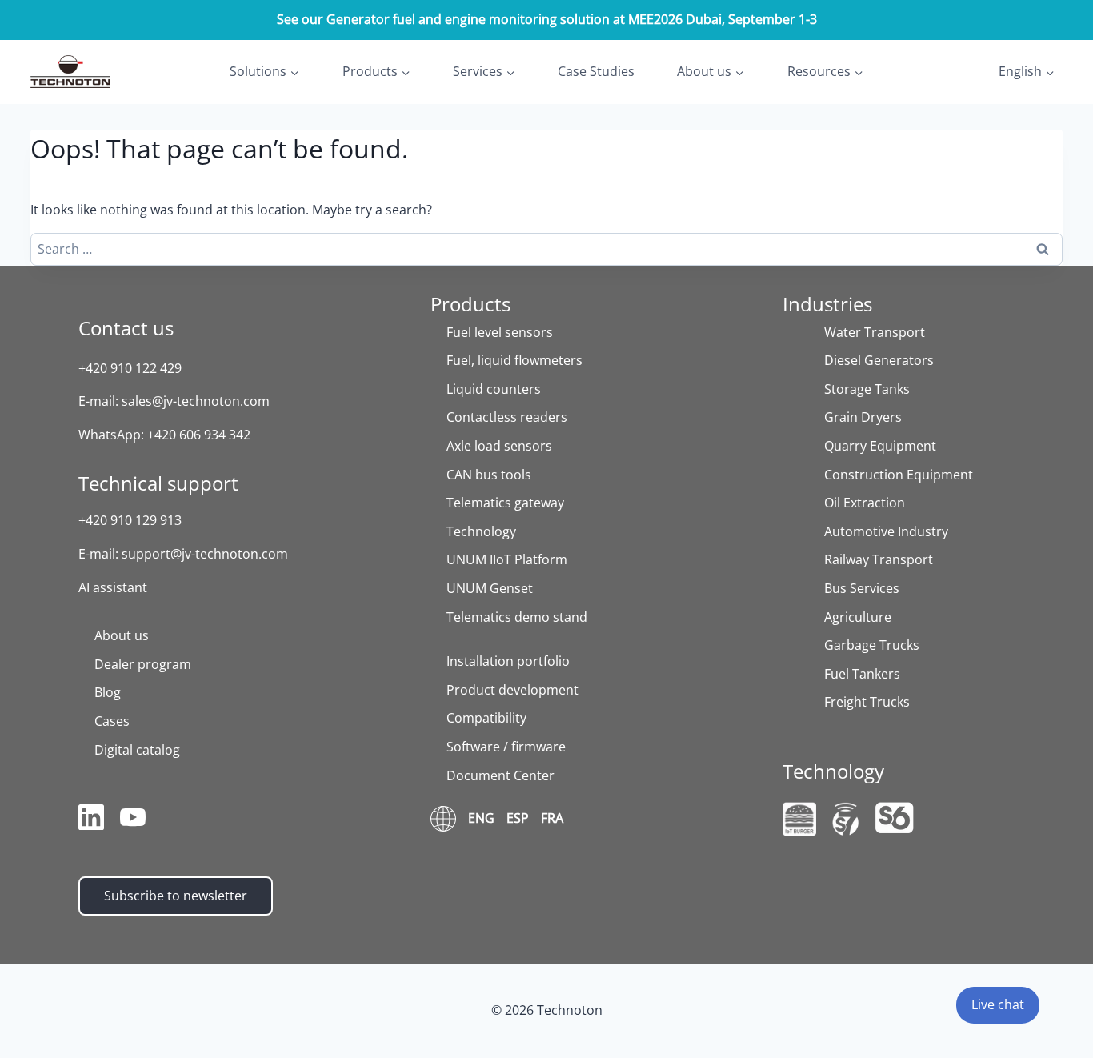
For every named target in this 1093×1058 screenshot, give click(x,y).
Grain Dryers (863, 417)
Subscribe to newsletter (175, 895)
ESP (517, 818)
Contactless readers (506, 417)
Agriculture (857, 617)
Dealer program (142, 664)
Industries (827, 304)
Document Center (500, 775)
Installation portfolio (508, 661)
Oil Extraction (864, 502)
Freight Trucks (867, 702)
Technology (481, 531)
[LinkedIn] (91, 820)
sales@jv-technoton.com (196, 401)
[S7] (845, 819)
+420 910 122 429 (130, 368)
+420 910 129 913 (130, 520)
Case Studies (596, 71)
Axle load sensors (499, 446)
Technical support (158, 483)
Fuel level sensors (499, 332)
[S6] (894, 817)
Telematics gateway (505, 502)
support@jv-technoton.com (205, 554)
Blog (107, 692)
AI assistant (112, 587)
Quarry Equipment (880, 446)
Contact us (126, 328)
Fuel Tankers (862, 674)
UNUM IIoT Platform (506, 559)
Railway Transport (878, 559)
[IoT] (799, 819)
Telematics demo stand (516, 617)
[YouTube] (133, 820)
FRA (552, 818)
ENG (481, 818)
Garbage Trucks (871, 645)
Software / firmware (506, 746)
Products (470, 304)
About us (121, 635)
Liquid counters (493, 389)
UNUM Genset (489, 588)
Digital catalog (137, 750)
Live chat (997, 1004)
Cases (112, 721)
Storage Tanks (867, 389)
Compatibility (486, 718)
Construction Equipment (898, 474)
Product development (512, 690)
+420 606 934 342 (198, 434)
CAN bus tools (488, 474)
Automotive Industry (886, 531)
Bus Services (861, 588)
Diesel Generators (879, 360)
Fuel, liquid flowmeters (514, 360)
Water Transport (874, 332)
